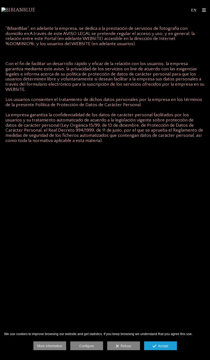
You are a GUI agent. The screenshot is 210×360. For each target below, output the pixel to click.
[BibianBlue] (18, 10)
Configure (86, 346)
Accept (162, 346)
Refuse (125, 346)
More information (49, 346)
